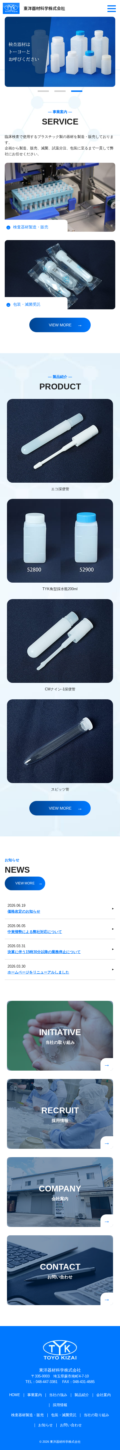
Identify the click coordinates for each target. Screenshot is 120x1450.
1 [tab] (43, 91)
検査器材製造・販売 (27, 1415)
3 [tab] (76, 91)
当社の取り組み (96, 1415)
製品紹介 (82, 1395)
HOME (14, 1395)
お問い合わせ (71, 1425)
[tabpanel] (60, 52)
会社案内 (103, 1395)
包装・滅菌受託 (63, 1415)
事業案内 (34, 1395)
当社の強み (58, 1395)
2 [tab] (60, 91)
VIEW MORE (60, 325)
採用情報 (60, 1405)
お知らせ (45, 1425)
